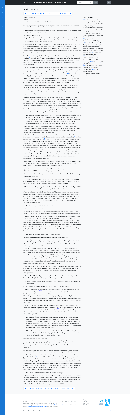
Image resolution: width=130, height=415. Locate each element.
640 (59, 218)
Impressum (86, 400)
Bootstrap (30, 410)
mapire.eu (56, 410)
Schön (92, 62)
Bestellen (86, 401)
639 (32, 218)
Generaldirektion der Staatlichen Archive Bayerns (37, 406)
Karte (109, 2)
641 (36, 356)
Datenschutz (86, 403)
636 (29, 58)
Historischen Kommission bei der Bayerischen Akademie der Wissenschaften (52, 405)
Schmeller (92, 52)
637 (74, 136)
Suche (95, 2)
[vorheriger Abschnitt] (25, 13)
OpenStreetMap (47, 410)
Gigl (101, 39)
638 (51, 139)
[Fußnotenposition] (90, 31)
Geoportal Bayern (65, 410)
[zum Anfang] (110, 411)
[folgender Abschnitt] (70, 13)
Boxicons (35, 410)
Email (85, 405)
